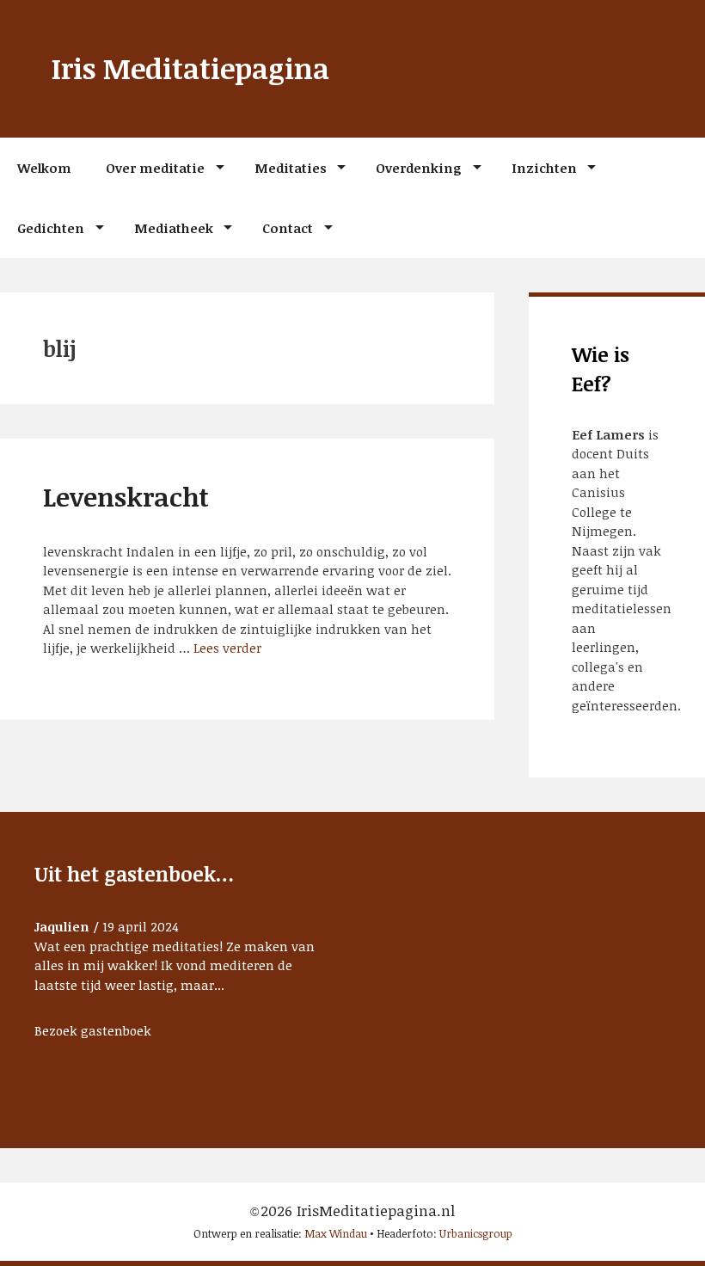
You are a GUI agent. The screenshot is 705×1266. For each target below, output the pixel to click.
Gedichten (50, 228)
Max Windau (335, 1233)
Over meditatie (155, 167)
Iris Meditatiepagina (190, 68)
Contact (287, 228)
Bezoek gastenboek (92, 1030)
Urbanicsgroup (475, 1233)
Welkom (44, 167)
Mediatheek (173, 228)
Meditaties (290, 167)
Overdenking (419, 167)
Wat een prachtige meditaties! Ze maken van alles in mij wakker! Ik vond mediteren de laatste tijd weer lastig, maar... (174, 965)
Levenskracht (126, 496)
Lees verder (227, 647)
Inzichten (544, 167)
